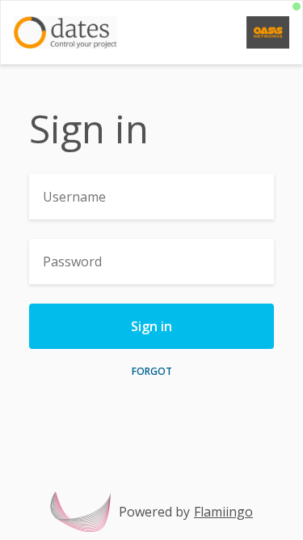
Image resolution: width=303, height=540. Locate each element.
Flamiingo (223, 511)
